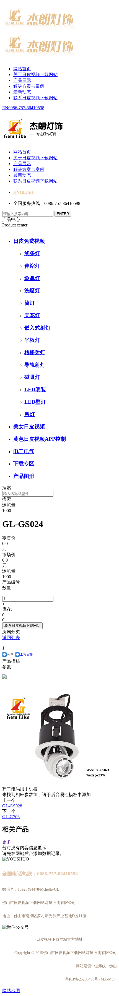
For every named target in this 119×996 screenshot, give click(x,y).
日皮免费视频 (29, 241)
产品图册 (23, 476)
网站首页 (22, 68)
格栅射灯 (34, 352)
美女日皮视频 (29, 426)
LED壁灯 (35, 402)
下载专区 (23, 463)
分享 (10, 654)
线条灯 (32, 253)
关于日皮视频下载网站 (35, 74)
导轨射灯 (34, 365)
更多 (6, 841)
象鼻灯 (32, 278)
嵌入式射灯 (37, 328)
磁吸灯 (32, 377)
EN (5, 107)
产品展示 (22, 80)
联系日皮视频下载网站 (35, 97)
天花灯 (32, 315)
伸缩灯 (32, 266)
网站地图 (11, 990)
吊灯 (29, 414)
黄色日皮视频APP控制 (39, 439)
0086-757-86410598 (26, 107)
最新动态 (22, 92)
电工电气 (23, 451)
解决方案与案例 (28, 86)
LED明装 (35, 389)
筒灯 (29, 303)
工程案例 (26, 654)
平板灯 (32, 340)
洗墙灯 (32, 290)
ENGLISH (23, 192)
